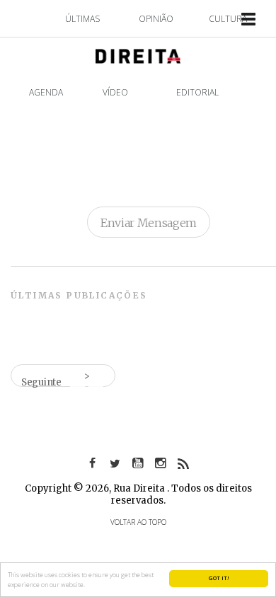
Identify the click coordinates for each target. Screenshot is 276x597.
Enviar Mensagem (148, 223)
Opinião (156, 19)
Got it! (219, 577)
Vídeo (115, 92)
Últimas (82, 19)
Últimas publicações (79, 295)
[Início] (138, 55)
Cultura (228, 19)
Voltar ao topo (138, 522)
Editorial (197, 92)
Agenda (46, 92)
